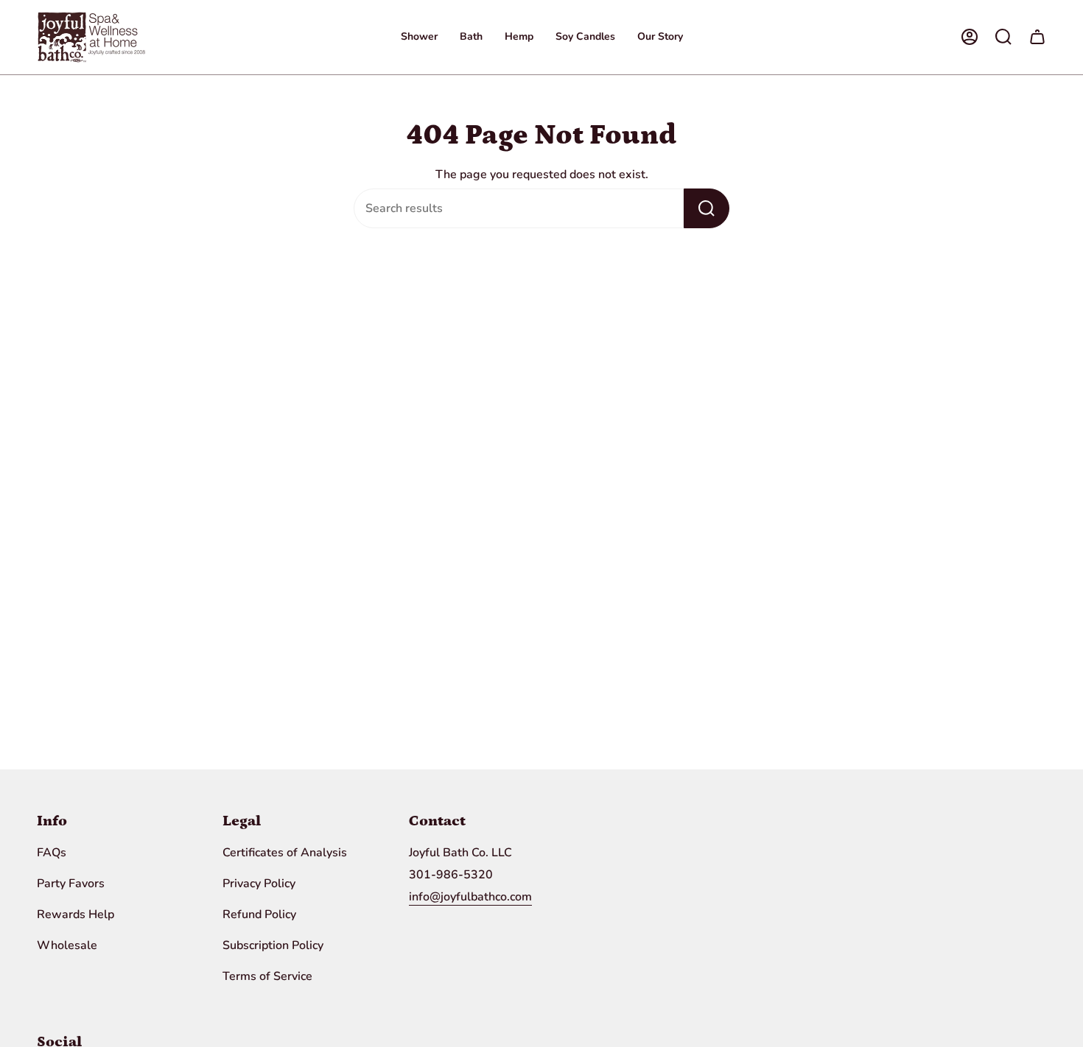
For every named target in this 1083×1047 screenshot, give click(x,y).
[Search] (706, 208)
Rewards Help (75, 914)
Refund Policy (259, 914)
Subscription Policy (272, 945)
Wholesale (67, 945)
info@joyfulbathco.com (470, 897)
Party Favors (71, 883)
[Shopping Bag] (1037, 36)
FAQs (51, 853)
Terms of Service (267, 976)
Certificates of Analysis (284, 853)
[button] (419, 37)
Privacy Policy (258, 883)
